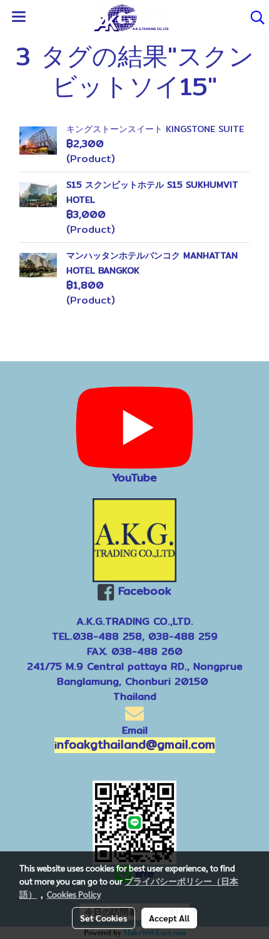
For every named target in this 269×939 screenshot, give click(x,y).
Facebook (144, 591)
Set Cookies (103, 917)
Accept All (169, 917)
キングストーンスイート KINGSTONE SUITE (155, 129)
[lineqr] (134, 821)
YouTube (134, 477)
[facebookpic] (134, 540)
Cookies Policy (74, 894)
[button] (253, 17)
